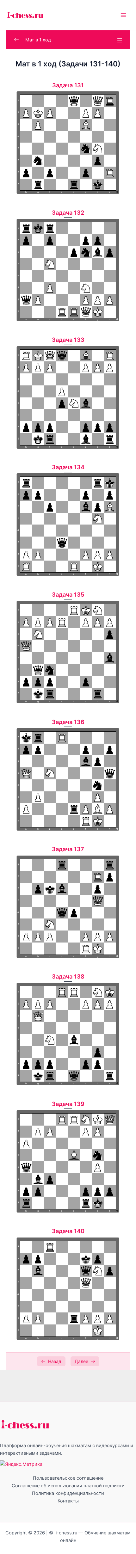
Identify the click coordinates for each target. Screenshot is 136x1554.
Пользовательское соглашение (68, 1478)
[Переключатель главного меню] (123, 15)
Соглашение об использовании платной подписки (68, 1486)
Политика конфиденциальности (68, 1493)
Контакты (68, 1501)
